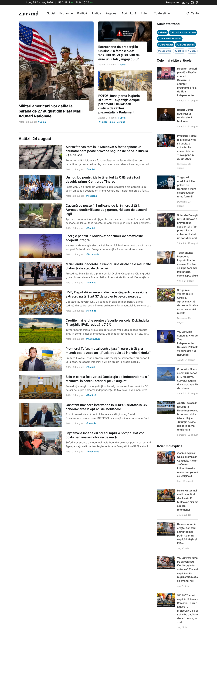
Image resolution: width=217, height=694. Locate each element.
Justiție (96, 13)
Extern (145, 13)
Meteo (162, 32)
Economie (66, 13)
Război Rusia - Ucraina (183, 32)
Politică (82, 13)
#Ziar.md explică (170, 446)
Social (51, 13)
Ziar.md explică (185, 44)
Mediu (192, 50)
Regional (111, 13)
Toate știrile (162, 13)
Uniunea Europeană (169, 38)
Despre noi (172, 2)
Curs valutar (165, 44)
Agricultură (129, 13)
